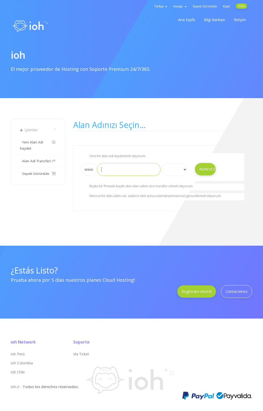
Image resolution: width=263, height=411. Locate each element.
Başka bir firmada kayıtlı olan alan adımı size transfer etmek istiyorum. (141, 186)
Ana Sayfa (186, 19)
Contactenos (237, 291)
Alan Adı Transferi (35, 161)
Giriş (241, 6)
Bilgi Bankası (214, 19)
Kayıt (226, 6)
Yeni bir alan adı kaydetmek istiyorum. (117, 155)
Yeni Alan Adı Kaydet (31, 145)
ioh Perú (18, 354)
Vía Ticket (81, 354)
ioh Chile (18, 372)
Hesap (178, 6)
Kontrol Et (207, 169)
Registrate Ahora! (197, 291)
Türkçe (159, 6)
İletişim (240, 19)
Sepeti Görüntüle (205, 6)
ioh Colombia (22, 363)
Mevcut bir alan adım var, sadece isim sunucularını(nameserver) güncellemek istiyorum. (155, 195)
